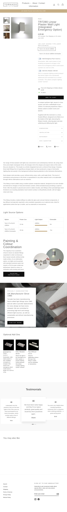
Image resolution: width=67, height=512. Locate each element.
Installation (44, 132)
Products (26, 3)
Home (39, 18)
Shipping (51, 36)
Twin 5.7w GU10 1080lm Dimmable (50, 53)
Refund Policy (7, 497)
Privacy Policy (7, 494)
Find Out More (15, 322)
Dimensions (43, 128)
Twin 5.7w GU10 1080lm (46, 49)
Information (33, 6)
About (34, 3)
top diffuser (6, 202)
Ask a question (45, 140)
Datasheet (43, 136)
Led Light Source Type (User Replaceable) (49, 44)
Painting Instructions (14, 274)
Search (5, 484)
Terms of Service (7, 492)
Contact (41, 3)
